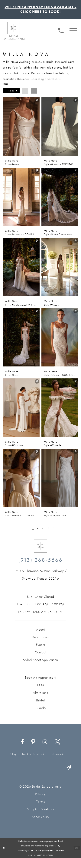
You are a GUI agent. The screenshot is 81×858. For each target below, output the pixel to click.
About (40, 629)
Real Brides (40, 637)
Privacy (40, 794)
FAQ (40, 685)
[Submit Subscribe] (69, 767)
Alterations (40, 692)
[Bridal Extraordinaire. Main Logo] (14, 30)
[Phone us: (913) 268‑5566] (60, 30)
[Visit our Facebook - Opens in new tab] (22, 742)
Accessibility (40, 817)
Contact (40, 652)
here (50, 854)
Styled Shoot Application (40, 660)
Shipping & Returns (40, 809)
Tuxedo (40, 708)
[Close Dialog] (3, 848)
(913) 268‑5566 (40, 560)
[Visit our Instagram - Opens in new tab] (44, 742)
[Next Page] (53, 528)
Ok (77, 847)
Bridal (40, 700)
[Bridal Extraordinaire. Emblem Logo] (40, 546)
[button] (73, 30)
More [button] (5, 84)
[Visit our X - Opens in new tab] (57, 742)
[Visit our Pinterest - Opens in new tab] (33, 742)
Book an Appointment (40, 677)
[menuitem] (60, 30)
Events (40, 644)
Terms (40, 801)
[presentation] (21, 126)
